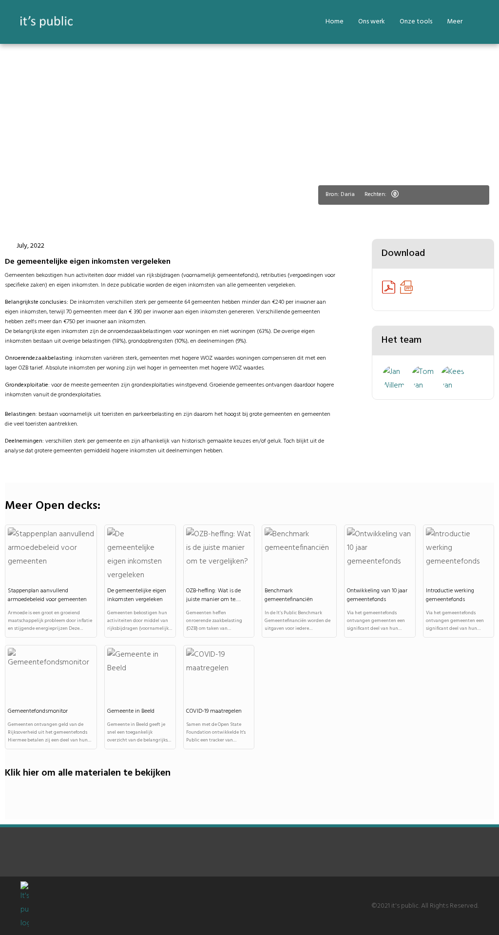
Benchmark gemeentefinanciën (289, 595)
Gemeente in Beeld (130, 711)
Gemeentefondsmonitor (38, 711)
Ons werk (371, 21)
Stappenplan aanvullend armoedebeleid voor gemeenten (47, 595)
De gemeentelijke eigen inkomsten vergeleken (136, 595)
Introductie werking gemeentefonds (450, 595)
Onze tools (416, 21)
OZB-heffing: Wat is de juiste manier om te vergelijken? (213, 599)
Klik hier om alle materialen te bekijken (88, 773)
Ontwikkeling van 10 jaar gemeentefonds (377, 595)
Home (335, 21)
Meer (454, 21)
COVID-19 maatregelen (214, 711)
